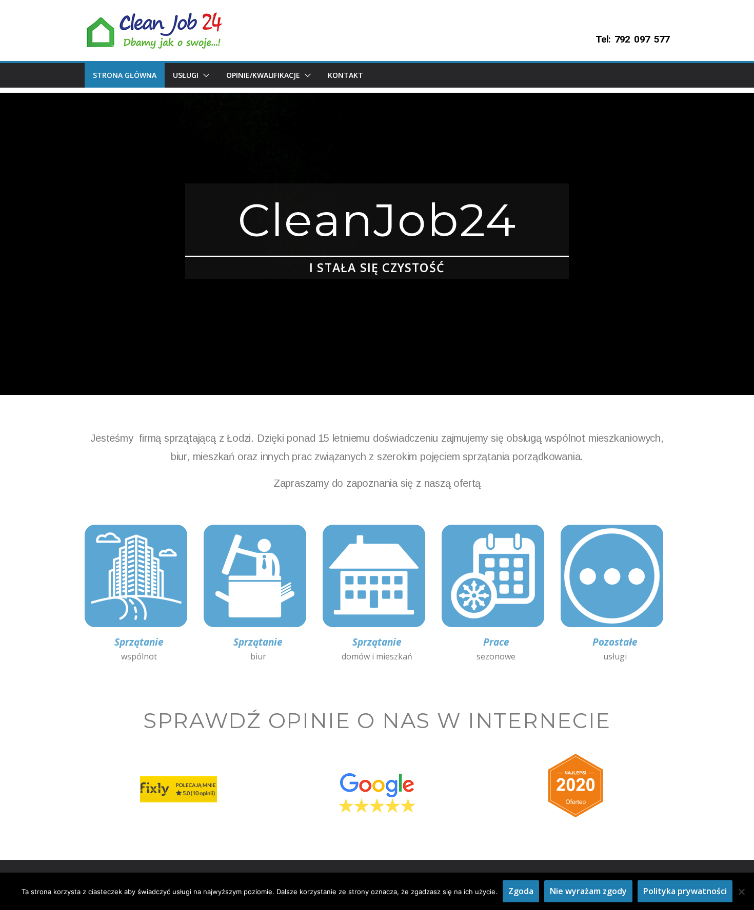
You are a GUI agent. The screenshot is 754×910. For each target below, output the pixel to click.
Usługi (186, 75)
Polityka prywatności (685, 891)
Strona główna (124, 75)
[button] (204, 75)
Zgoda (520, 891)
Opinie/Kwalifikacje (263, 75)
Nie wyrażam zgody (588, 891)
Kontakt (345, 75)
